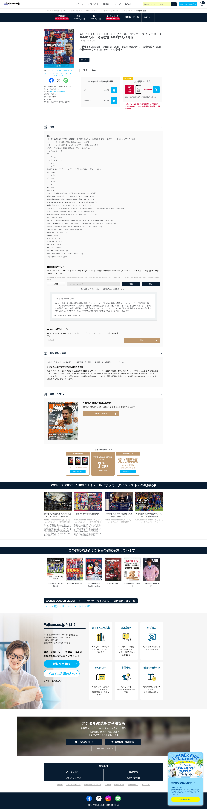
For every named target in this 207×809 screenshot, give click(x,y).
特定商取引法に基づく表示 (92, 785)
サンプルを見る (101, 414)
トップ (46, 11)
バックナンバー (128, 11)
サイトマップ (146, 785)
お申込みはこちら (78, 471)
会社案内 (108, 785)
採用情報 (133, 772)
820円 (106, 100)
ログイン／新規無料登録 (188, 4)
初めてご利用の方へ (61, 673)
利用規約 (60, 785)
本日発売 (106, 4)
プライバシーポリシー (73, 785)
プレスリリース (73, 778)
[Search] (174, 4)
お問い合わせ (133, 778)
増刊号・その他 (132, 17)
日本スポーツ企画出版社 (57, 91)
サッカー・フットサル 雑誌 (70, 11)
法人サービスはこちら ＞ (54, 681)
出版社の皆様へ (119, 785)
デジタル (87, 100)
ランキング (117, 4)
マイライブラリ (93, 4)
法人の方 (128, 4)
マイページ (79, 4)
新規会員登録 (61, 664)
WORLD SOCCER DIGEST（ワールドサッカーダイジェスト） (101, 11)
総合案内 (103, 766)
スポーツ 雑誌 (54, 11)
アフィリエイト (73, 772)
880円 (106, 90)
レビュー (148, 17)
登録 (142, 340)
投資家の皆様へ (133, 785)
